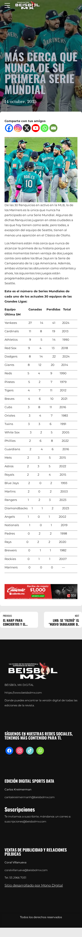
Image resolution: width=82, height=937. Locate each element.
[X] (27, 128)
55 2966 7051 (17, 877)
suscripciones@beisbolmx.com (25, 821)
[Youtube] (36, 128)
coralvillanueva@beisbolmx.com (26, 870)
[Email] (53, 128)
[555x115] (41, 591)
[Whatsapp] (45, 128)
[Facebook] (9, 128)
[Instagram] (18, 128)
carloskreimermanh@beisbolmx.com (30, 797)
